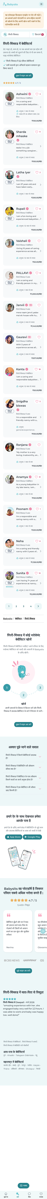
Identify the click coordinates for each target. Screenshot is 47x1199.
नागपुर (24, 1065)
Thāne (6, 1069)
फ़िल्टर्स (38, 34)
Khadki (10, 1055)
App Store (15, 837)
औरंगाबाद (21, 1069)
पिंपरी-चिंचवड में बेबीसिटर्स (12, 1042)
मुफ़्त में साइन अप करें (23, 75)
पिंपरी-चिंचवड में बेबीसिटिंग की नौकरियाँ (16, 1045)
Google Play (33, 837)
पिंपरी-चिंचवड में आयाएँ (29, 1042)
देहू (36, 1055)
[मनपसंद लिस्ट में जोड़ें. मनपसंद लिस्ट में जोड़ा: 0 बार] (39, 241)
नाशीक (29, 1065)
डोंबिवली (14, 1069)
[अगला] (38, 606)
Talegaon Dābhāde (25, 1055)
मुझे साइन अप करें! (23, 970)
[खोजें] (5, 34)
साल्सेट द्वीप (7, 1065)
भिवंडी (38, 1069)
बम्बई (14, 1065)
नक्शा (25, 1185)
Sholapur (30, 1069)
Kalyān (36, 1065)
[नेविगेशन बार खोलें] (41, 4)
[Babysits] (10, 4)
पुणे (5, 1055)
